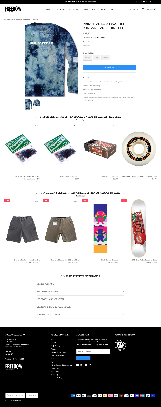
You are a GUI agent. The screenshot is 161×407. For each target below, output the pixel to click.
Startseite (7, 19)
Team (52, 339)
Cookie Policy (55, 368)
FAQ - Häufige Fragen (58, 346)
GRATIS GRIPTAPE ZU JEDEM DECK (54, 307)
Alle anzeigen (80, 120)
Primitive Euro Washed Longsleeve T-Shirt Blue (25, 19)
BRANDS (103, 9)
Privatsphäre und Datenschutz (61, 365)
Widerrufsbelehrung (58, 355)
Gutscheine (54, 372)
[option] (51, 59)
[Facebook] (77, 365)
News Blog (54, 375)
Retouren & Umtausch (58, 352)
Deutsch (152, 2)
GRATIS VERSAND (45, 284)
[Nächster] (75, 59)
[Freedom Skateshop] (12, 9)
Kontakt (53, 343)
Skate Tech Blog (56, 378)
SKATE (48, 9)
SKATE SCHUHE (90, 9)
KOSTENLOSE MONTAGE (48, 314)
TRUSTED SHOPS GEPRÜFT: (125, 335)
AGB (52, 359)
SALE (113, 9)
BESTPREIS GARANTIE (47, 292)
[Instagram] (81, 365)
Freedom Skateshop (15, 400)
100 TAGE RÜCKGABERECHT (50, 299)
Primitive (91, 42)
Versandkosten (100, 37)
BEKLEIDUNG (60, 9)
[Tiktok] (90, 365)
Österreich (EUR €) (141, 2)
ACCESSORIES (74, 9)
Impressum (54, 362)
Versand (53, 349)
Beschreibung (87, 78)
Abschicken (83, 358)
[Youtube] (86, 365)
